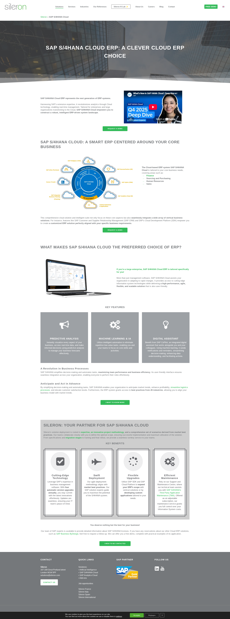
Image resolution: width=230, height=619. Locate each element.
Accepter (136, 615)
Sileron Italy (83, 592)
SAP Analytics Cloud (88, 575)
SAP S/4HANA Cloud (89, 572)
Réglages (151, 615)
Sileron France (84, 589)
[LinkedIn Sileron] (157, 572)
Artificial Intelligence (88, 570)
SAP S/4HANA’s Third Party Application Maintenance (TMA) (169, 493)
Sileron (43, 17)
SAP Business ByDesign (67, 534)
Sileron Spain (84, 595)
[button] (115, 128)
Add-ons (83, 578)
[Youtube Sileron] (162, 572)
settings (119, 616)
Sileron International (87, 597)
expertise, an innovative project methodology (102, 432)
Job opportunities (85, 583)
